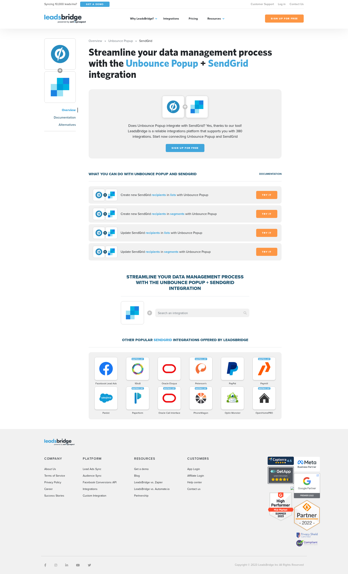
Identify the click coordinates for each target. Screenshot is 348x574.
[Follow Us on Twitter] (89, 565)
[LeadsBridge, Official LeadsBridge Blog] (65, 18)
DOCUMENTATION (270, 174)
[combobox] (202, 313)
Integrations (171, 19)
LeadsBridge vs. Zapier (148, 482)
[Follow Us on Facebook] (45, 565)
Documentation (65, 117)
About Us (50, 469)
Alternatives (67, 124)
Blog (137, 476)
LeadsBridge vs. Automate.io (152, 489)
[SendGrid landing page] (60, 87)
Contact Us (297, 4)
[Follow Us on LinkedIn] (66, 565)
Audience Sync (92, 476)
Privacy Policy (52, 482)
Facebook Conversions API (99, 482)
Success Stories (54, 496)
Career (48, 489)
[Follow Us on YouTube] (78, 565)
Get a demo (141, 469)
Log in (282, 4)
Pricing (193, 19)
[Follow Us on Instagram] (55, 565)
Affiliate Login (195, 476)
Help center (194, 482)
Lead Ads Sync (92, 469)
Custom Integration (94, 496)
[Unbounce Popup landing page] (60, 54)
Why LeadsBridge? (142, 19)
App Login (193, 469)
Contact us (194, 489)
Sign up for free (185, 148)
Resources (214, 19)
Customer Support (262, 4)
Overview (69, 110)
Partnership (141, 496)
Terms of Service (54, 476)
